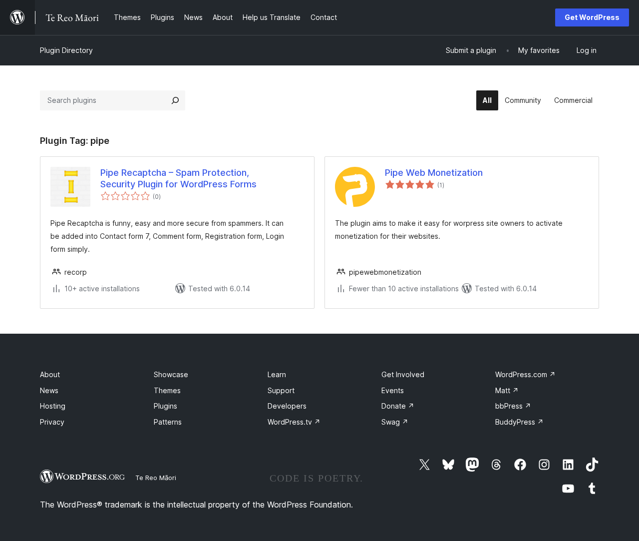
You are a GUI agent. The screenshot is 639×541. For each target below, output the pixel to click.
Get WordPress (592, 17)
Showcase (171, 374)
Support (281, 390)
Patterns (168, 422)
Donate (397, 406)
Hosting (52, 406)
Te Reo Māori (155, 478)
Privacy (52, 422)
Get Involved (402, 374)
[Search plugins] (175, 100)
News (49, 390)
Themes (167, 390)
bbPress (513, 406)
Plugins (165, 406)
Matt (507, 390)
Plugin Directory (66, 50)
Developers (287, 406)
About (50, 374)
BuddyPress (519, 422)
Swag (394, 422)
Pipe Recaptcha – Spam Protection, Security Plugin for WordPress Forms (178, 178)
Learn (277, 374)
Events (392, 390)
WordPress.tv (294, 422)
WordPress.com (525, 374)
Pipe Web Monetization (434, 172)
